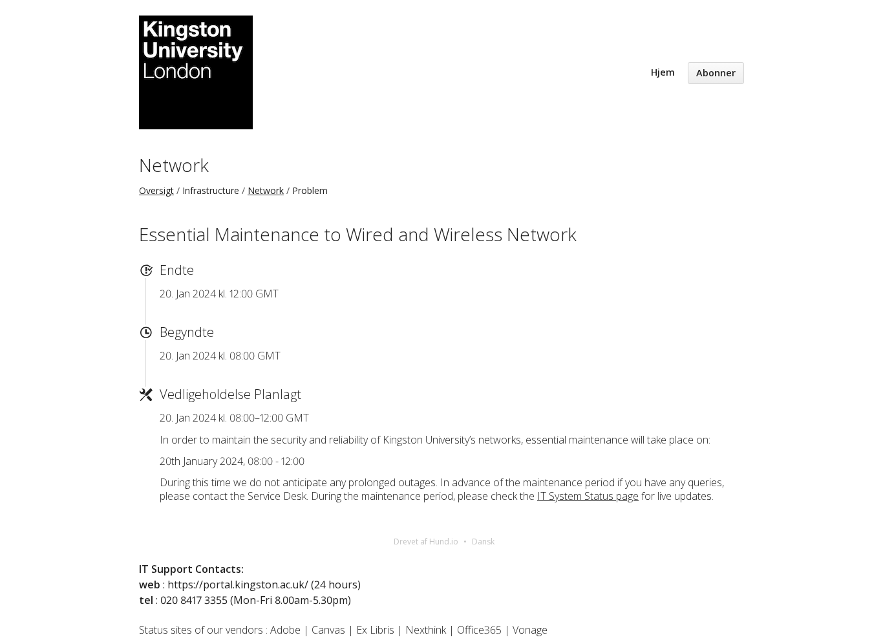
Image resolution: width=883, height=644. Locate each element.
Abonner (716, 73)
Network (174, 165)
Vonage (530, 630)
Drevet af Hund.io (426, 541)
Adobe (285, 630)
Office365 (479, 630)
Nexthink (425, 630)
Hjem (663, 72)
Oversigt (156, 190)
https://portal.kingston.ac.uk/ (237, 584)
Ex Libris (375, 630)
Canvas (328, 630)
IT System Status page (588, 496)
